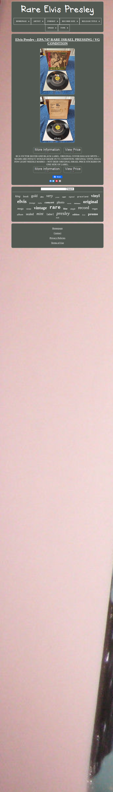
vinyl (95, 195)
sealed (30, 214)
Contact (57, 233)
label (50, 214)
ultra (42, 197)
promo (93, 214)
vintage (40, 207)
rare (54, 207)
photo (60, 202)
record (83, 207)
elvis (22, 201)
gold (34, 196)
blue (65, 208)
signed (71, 197)
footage (32, 203)
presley (63, 213)
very (49, 196)
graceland (82, 197)
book (25, 196)
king (17, 196)
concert (49, 202)
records (69, 203)
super (64, 197)
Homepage (57, 228)
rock (57, 218)
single (72, 209)
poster (57, 197)
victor (28, 209)
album (20, 214)
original (90, 201)
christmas (77, 203)
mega (20, 208)
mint (40, 214)
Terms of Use (57, 243)
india (40, 203)
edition (75, 214)
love (83, 215)
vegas (95, 208)
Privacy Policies (57, 238)
